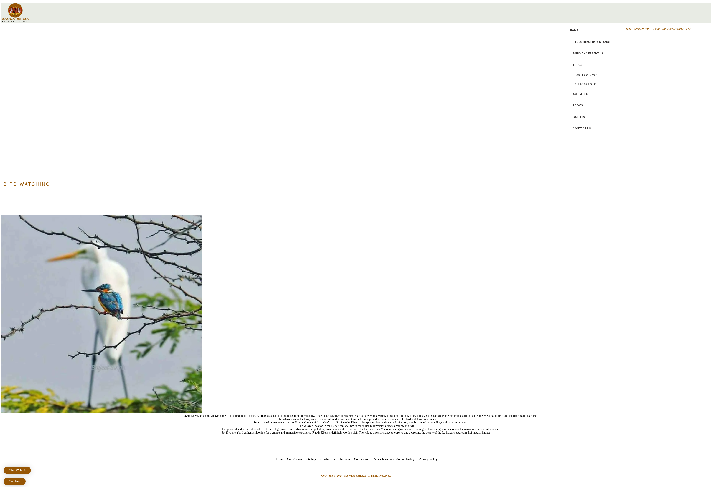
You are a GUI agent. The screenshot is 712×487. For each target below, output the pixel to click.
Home (574, 30)
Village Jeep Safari (585, 83)
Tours (577, 65)
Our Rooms (294, 459)
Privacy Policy (428, 459)
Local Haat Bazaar (585, 75)
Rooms (578, 105)
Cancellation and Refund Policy (393, 459)
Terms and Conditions (353, 459)
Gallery (579, 117)
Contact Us (582, 128)
